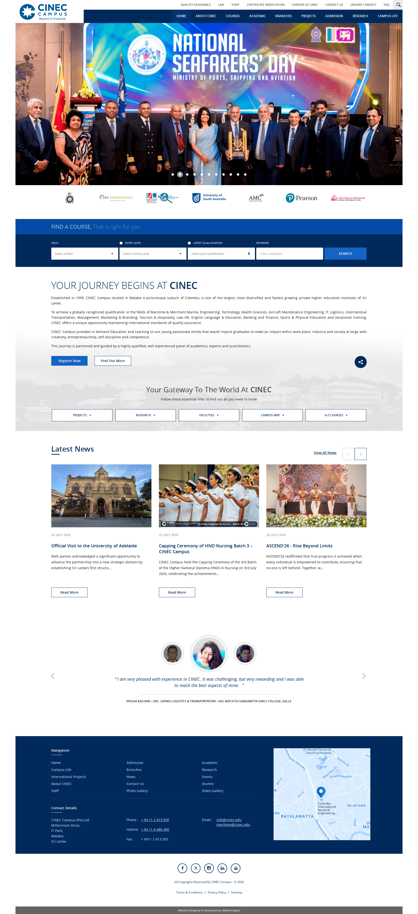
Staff (235, 5)
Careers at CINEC (305, 5)
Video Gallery (212, 790)
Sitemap (236, 892)
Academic (257, 16)
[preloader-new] (47, 11)
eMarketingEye (231, 910)
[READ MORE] (208, 653)
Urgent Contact (363, 5)
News (131, 776)
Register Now (70, 360)
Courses (233, 16)
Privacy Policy (217, 892)
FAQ (386, 5)
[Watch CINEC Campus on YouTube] (235, 868)
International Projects (68, 776)
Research (360, 16)
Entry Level (133, 243)
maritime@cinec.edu (233, 824)
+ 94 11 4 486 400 (155, 829)
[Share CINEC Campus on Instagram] (209, 868)
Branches (283, 16)
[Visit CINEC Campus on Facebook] (182, 868)
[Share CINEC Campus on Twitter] (196, 868)
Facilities (206, 415)
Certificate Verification (265, 5)
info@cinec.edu (229, 819)
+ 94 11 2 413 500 (155, 819)
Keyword (262, 243)
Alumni (208, 783)
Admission (334, 16)
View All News (325, 452)
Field (54, 243)
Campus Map (270, 415)
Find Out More (113, 360)
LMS (221, 5)
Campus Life (388, 16)
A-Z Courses (334, 415)
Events (207, 776)
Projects (308, 16)
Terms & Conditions (189, 892)
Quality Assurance (196, 5)
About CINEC (206, 16)
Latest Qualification (207, 243)
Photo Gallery (137, 790)
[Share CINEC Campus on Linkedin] (222, 868)
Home (181, 16)
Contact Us (334, 5)
